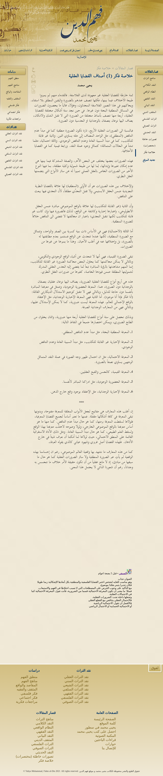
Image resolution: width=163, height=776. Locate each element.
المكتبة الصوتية (105, 735)
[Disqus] (81, 519)
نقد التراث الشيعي (13, 147)
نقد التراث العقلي (13, 133)
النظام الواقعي (149, 91)
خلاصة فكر (149, 152)
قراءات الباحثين (105, 740)
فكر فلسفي (13, 105)
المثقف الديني (149, 112)
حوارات (110, 744)
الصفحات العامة (107, 712)
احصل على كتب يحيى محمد (96, 731)
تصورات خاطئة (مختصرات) (149, 142)
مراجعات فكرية (13, 118)
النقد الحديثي (149, 132)
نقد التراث (84, 670)
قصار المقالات (46, 712)
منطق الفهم (13, 78)
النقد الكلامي (149, 85)
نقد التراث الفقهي (13, 160)
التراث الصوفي (149, 125)
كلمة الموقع (108, 723)
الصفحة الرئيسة (105, 719)
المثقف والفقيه (14, 98)
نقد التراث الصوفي (13, 174)
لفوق (155, 668)
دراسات (34, 670)
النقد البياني (149, 105)
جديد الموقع (149, 160)
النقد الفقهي (149, 98)
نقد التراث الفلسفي (13, 167)
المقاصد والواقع (13, 91)
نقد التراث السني (13, 140)
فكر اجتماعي (13, 112)
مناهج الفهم (13, 85)
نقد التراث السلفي (13, 153)
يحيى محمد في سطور (100, 727)
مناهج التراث (149, 78)
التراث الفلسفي (149, 118)
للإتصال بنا (109, 748)
